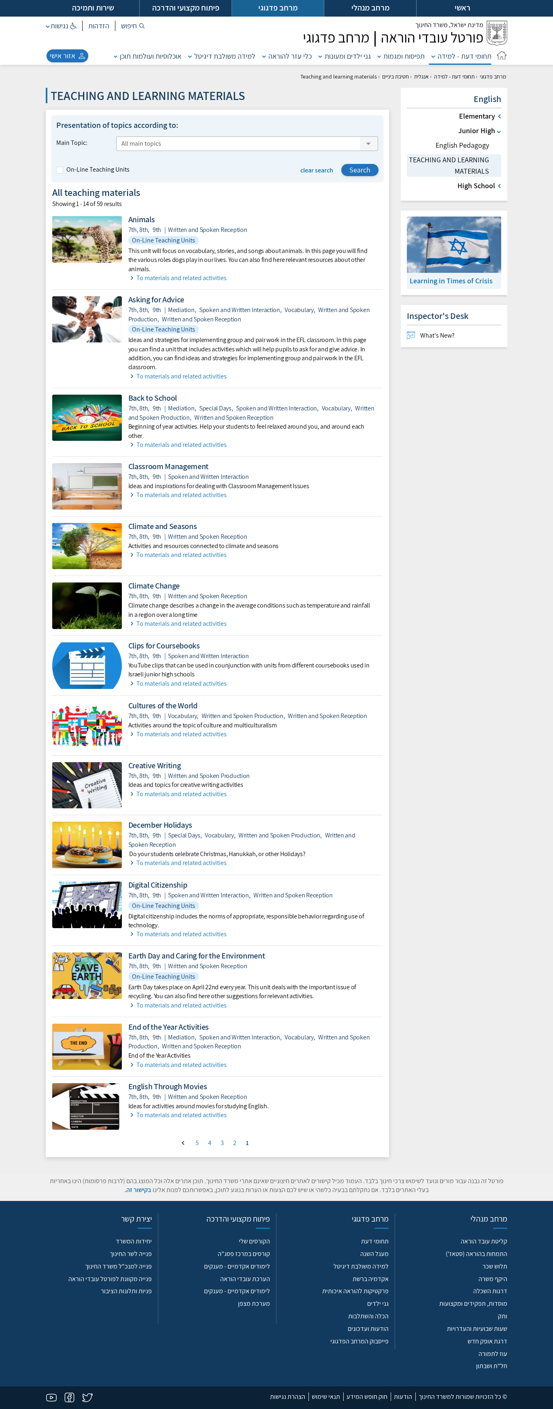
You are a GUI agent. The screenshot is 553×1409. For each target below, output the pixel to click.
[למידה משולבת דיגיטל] (189, 56)
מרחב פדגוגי (493, 76)
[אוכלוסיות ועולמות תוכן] (115, 56)
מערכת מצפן (254, 1303)
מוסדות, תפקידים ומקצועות (473, 1303)
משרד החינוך (449, 25)
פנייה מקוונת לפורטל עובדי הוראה (110, 1279)
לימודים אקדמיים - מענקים (237, 1266)
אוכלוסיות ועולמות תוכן (150, 56)
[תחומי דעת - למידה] (433, 56)
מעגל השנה (374, 1254)
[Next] (183, 1142)
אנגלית (421, 76)
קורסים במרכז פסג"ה (244, 1254)
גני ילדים (378, 1303)
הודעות (403, 1396)
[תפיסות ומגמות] (379, 56)
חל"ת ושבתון (491, 1366)
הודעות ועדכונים (368, 1328)
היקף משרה (493, 1279)
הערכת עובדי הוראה (245, 1279)
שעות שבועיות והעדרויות (477, 1328)
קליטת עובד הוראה (484, 1241)
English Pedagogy (462, 145)
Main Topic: (71, 142)
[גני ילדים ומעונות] (320, 56)
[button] (133, 26)
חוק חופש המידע (367, 1396)
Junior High (476, 130)
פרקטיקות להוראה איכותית (355, 1291)
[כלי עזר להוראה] (263, 56)
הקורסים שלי (254, 1241)
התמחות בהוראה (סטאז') (476, 1254)
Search (359, 169)
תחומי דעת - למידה (464, 56)
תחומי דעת (375, 1241)
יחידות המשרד (134, 1241)
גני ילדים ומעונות (348, 56)
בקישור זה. (138, 1190)
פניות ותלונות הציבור (126, 1291)
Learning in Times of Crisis (451, 280)
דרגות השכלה (490, 1291)
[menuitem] (454, 336)
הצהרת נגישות (287, 1396)
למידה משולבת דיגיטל (224, 56)
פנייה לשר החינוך (131, 1254)
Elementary (477, 116)
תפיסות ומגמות (404, 56)
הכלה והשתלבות (368, 1316)
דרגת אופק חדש (487, 1341)
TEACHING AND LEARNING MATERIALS (449, 165)
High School (476, 185)
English (487, 98)
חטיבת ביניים (395, 76)
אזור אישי (62, 55)
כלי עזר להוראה (290, 56)
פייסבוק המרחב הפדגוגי (359, 1341)
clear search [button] (316, 170)
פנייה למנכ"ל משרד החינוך (118, 1266)
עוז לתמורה (493, 1353)
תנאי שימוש (326, 1396)
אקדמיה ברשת (371, 1279)
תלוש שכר (495, 1266)
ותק (502, 1316)
